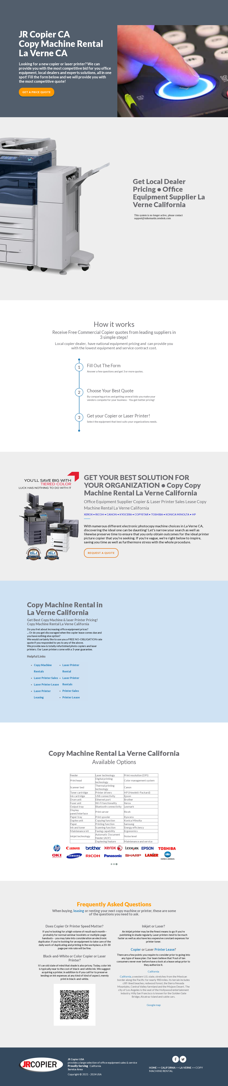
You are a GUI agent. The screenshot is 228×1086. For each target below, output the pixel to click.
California (153, 971)
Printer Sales (70, 690)
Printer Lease (71, 697)
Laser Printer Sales (46, 677)
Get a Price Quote (36, 92)
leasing (78, 911)
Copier (136, 949)
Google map (154, 1004)
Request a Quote (101, 552)
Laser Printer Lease (46, 684)
